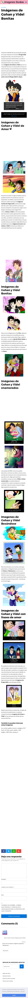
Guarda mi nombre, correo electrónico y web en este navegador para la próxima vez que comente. (13, 908)
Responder (5, 950)
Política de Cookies (8, 981)
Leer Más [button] (22, 991)
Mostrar (14, 116)
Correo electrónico (7, 887)
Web (2, 895)
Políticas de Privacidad (9, 978)
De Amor (3, 7)
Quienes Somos (7, 976)
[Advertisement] (14, 37)
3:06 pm (24, 941)
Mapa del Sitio (6, 973)
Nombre (4, 879)
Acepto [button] (14, 995)
